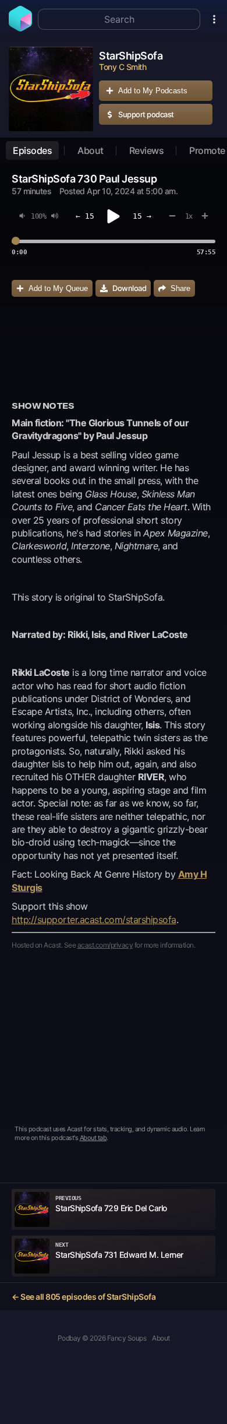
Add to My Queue (58, 288)
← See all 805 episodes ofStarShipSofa (83, 1297)
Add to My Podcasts (152, 90)
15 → (142, 216)
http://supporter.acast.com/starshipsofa (94, 919)
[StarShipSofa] (51, 89)
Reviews (146, 150)
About (90, 150)
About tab (93, 1138)
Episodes (32, 150)
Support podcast (146, 114)
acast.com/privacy (105, 945)
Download (129, 288)
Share (180, 288)
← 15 (85, 216)
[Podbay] (20, 28)
